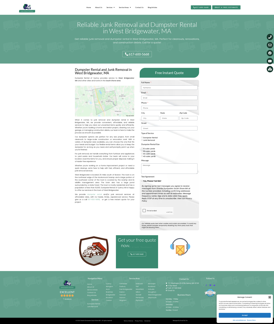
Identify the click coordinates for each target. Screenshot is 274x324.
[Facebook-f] (206, 285)
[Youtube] (270, 61)
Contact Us (139, 7)
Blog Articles (152, 7)
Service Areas (124, 7)
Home (88, 7)
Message (145, 160)
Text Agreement (147, 177)
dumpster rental (94, 194)
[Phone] (270, 37)
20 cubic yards (149, 151)
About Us (98, 7)
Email (143, 93)
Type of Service (147, 133)
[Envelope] (270, 45)
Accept (245, 315)
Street (144, 123)
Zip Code (183, 113)
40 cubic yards (149, 156)
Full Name (145, 82)
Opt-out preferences (239, 320)
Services (109, 7)
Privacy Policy (251, 320)
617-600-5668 (94, 199)
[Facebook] (270, 53)
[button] (270, 297)
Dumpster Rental (150, 137)
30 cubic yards (149, 154)
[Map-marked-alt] (270, 69)
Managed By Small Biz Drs (180, 320)
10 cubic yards (149, 148)
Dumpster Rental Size (150, 144)
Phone (144, 103)
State (162, 113)
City (143, 113)
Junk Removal (149, 140)
